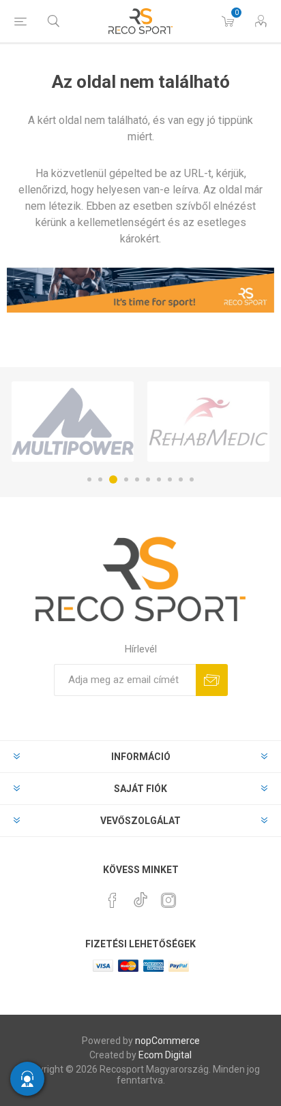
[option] (72, 421)
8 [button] (170, 479)
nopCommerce (167, 1040)
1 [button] (89, 479)
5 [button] (137, 479)
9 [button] (181, 479)
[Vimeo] (140, 896)
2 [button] (100, 479)
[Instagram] (168, 900)
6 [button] (148, 479)
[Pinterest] (112, 900)
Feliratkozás (212, 680)
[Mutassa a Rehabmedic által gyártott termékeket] (208, 421)
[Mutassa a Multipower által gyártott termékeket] (73, 421)
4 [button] (126, 479)
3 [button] (113, 479)
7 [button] (159, 479)
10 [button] (192, 479)
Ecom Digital (165, 1054)
